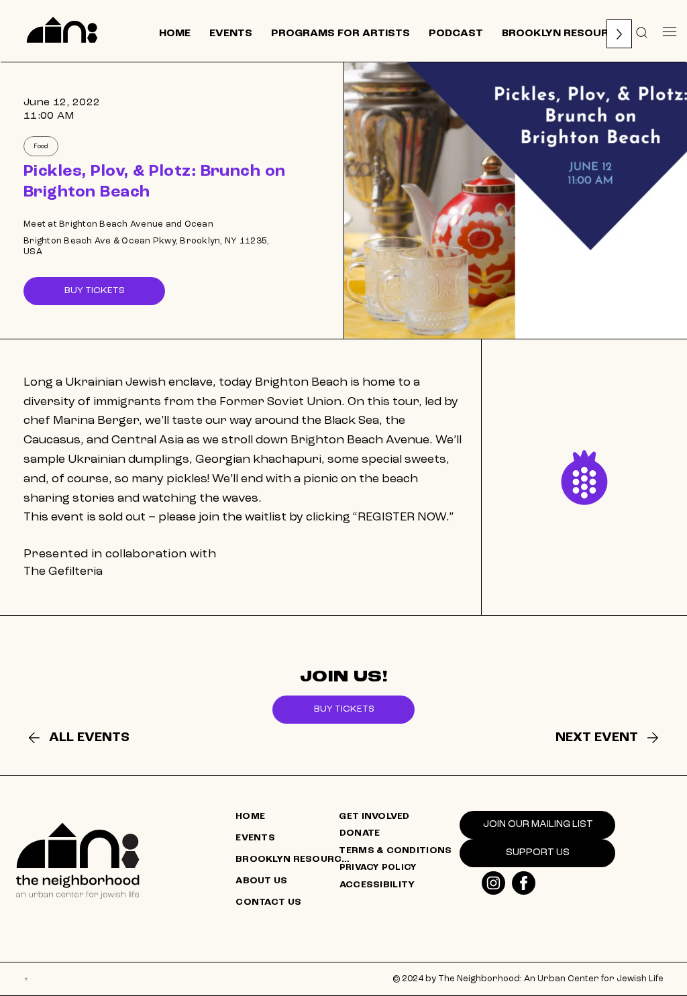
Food (41, 146)
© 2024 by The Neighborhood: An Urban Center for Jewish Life (528, 979)
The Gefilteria (63, 571)
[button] (642, 31)
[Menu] (670, 31)
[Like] (493, 883)
